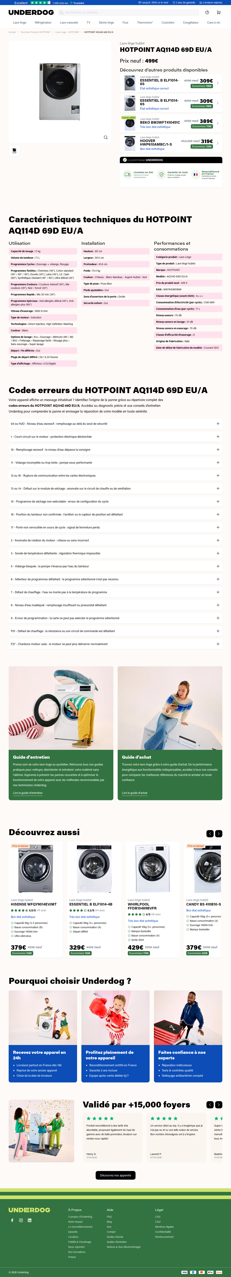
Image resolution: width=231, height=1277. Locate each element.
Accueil (12, 32)
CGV (157, 1216)
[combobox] (128, 12)
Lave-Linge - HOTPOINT (67, 32)
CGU (158, 1221)
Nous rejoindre (76, 1247)
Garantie (72, 1231)
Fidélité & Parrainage (79, 1242)
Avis (109, 1226)
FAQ (109, 1216)
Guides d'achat (115, 1236)
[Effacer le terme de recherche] (193, 15)
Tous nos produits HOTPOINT (35, 32)
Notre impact (75, 1221)
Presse (72, 1257)
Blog (109, 1221)
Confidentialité (163, 1231)
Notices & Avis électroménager (124, 1247)
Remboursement (164, 1236)
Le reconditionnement (80, 1226)
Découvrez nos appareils (115, 1175)
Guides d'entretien (117, 1242)
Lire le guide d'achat (134, 793)
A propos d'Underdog (80, 1216)
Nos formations (76, 1252)
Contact (111, 1231)
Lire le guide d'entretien (28, 793)
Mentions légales (164, 1226)
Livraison (73, 1236)
